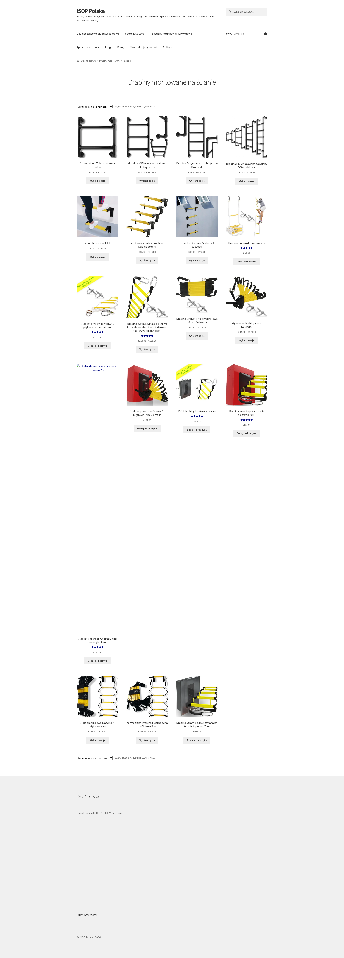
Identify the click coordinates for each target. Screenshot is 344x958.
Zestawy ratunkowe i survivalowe (172, 33)
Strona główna (89, 60)
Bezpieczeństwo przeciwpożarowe (98, 33)
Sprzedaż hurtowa (88, 47)
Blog (108, 47)
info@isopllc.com (87, 914)
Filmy (120, 47)
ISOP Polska (91, 11)
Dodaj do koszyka (246, 261)
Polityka (168, 47)
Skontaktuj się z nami (143, 47)
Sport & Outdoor (135, 33)
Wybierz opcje (97, 180)
